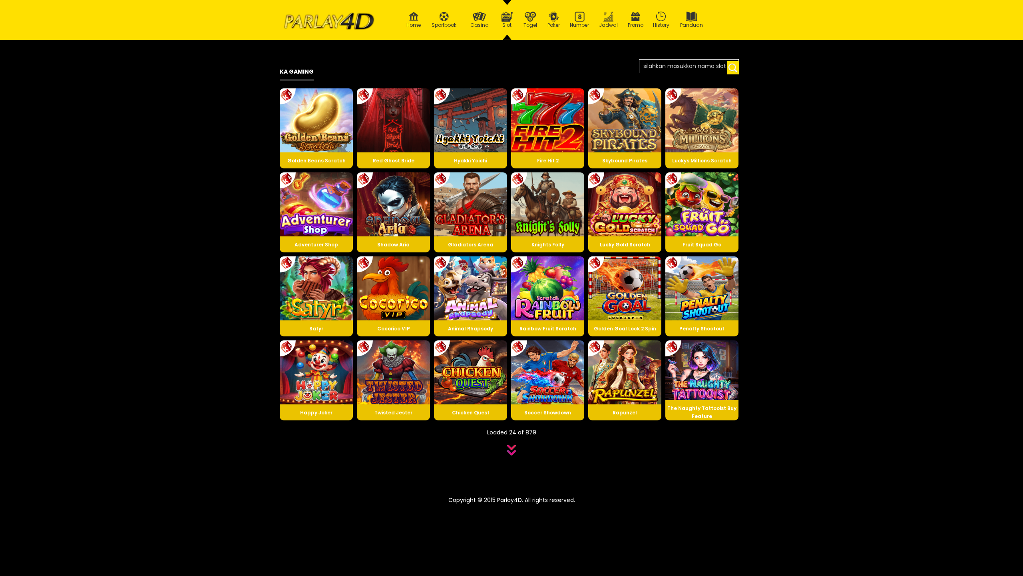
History (661, 25)
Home (413, 25)
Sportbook (444, 25)
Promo (635, 25)
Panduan (691, 25)
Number (579, 25)
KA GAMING (297, 72)
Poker (553, 25)
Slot (507, 25)
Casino (479, 25)
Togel (530, 25)
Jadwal (608, 25)
